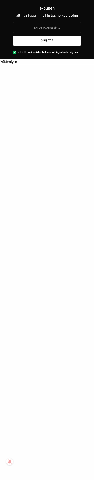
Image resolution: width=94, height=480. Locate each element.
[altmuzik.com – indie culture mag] (47, 72)
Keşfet (8, 197)
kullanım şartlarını (42, 454)
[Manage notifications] (9, 461)
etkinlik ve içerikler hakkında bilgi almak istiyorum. (49, 52)
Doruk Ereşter (17, 225)
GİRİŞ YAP (47, 40)
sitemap (75, 447)
